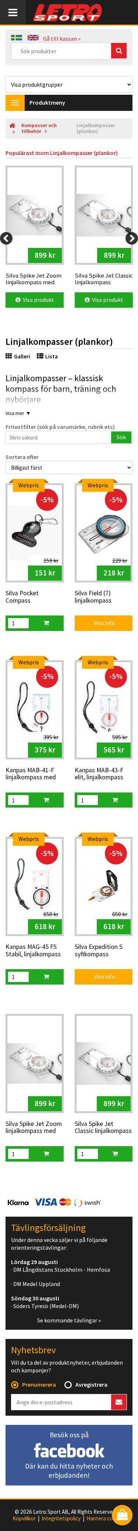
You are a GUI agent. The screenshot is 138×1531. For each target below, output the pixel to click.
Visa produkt (37, 299)
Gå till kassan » (62, 38)
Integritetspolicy (61, 1518)
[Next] (131, 238)
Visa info (99, 623)
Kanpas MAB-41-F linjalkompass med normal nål (31, 774)
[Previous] (6, 238)
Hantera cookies (105, 1518)
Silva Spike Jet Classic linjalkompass (103, 1127)
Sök (121, 437)
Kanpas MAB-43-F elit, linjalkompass (99, 774)
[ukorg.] (46, 623)
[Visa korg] (122, 1515)
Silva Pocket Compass (22, 597)
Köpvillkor (24, 1518)
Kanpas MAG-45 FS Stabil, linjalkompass (33, 950)
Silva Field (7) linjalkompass (93, 597)
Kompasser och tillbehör (39, 128)
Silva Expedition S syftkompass (99, 950)
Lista (51, 356)
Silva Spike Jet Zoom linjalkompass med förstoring (34, 1127)
